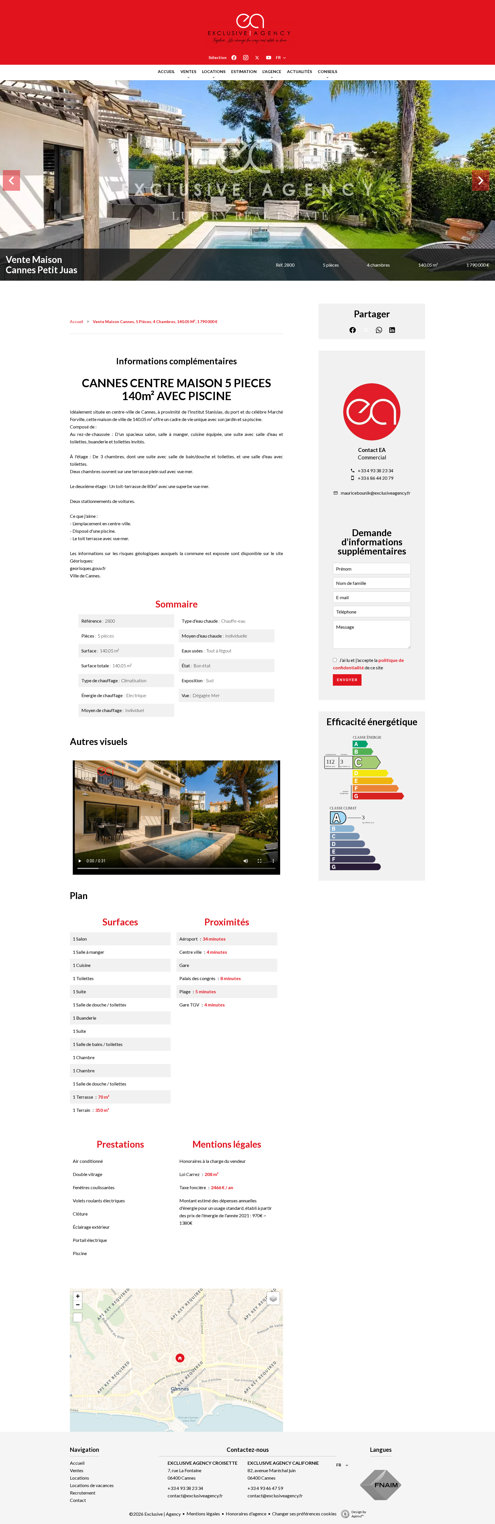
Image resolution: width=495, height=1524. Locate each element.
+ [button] (78, 1296)
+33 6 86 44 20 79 (375, 478)
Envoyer (347, 680)
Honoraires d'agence (246, 1513)
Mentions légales (203, 1513)
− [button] (78, 1304)
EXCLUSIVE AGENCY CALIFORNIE (283, 1463)
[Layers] (273, 1298)
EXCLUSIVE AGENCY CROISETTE (202, 1463)
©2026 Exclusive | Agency (155, 1514)
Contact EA (372, 450)
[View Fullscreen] (77, 1317)
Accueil (76, 321)
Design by (358, 1514)
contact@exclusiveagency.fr (195, 1495)
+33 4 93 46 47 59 (265, 1488)
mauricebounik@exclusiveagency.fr (375, 492)
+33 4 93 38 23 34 (375, 470)
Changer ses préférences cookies (304, 1513)
